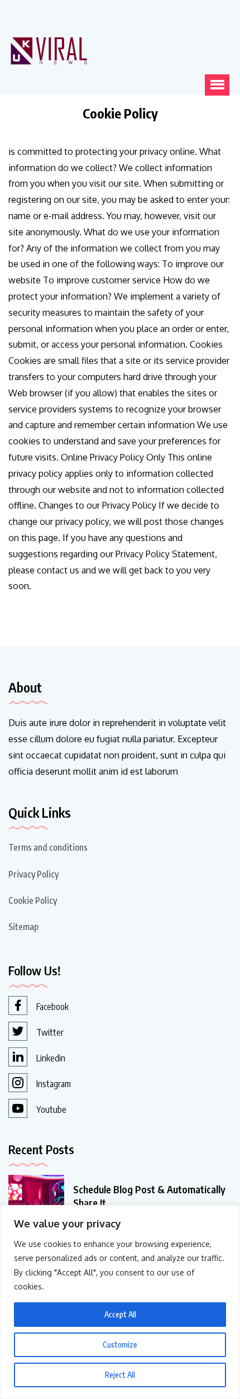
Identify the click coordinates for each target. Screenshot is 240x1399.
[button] (217, 85)
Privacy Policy (33, 874)
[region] (120, 1302)
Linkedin (50, 1058)
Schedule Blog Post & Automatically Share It (149, 1196)
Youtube (51, 1109)
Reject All (120, 1374)
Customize (120, 1344)
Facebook (52, 1006)
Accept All (120, 1314)
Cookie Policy (32, 900)
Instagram (53, 1083)
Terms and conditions (48, 847)
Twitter (50, 1032)
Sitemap (23, 926)
